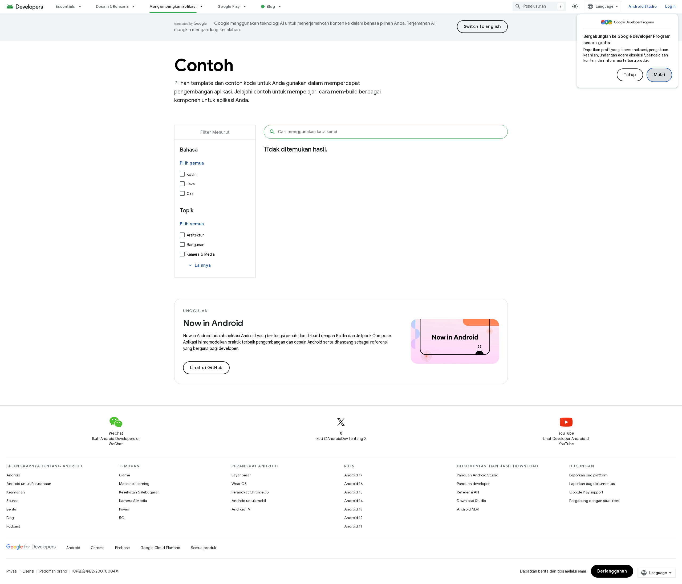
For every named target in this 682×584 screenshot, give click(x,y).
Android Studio (642, 6)
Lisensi (28, 571)
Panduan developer (473, 483)
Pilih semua (192, 163)
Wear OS (239, 483)
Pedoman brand (53, 571)
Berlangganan (612, 571)
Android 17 (353, 475)
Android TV (241, 509)
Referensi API (468, 492)
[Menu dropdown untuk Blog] (282, 6)
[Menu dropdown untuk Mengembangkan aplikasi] (204, 6)
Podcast (13, 526)
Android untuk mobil (249, 500)
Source (12, 500)
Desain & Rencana (112, 6)
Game (124, 475)
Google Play (228, 6)
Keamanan (15, 492)
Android (13, 475)
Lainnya (199, 265)
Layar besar (241, 475)
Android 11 (353, 526)
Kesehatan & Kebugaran (139, 492)
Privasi (124, 509)
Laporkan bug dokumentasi (592, 483)
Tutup (630, 74)
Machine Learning (134, 483)
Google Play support (586, 492)
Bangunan (195, 244)
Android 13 (353, 509)
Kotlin (192, 174)
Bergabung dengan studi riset (594, 500)
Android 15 (353, 492)
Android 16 (353, 483)
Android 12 (353, 517)
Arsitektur (195, 235)
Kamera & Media (201, 254)
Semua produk (203, 547)
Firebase (122, 547)
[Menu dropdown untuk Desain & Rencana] (136, 6)
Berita (11, 509)
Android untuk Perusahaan (28, 483)
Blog (271, 6)
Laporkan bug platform (588, 475)
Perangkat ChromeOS (250, 492)
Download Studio (471, 500)
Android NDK (468, 509)
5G (121, 517)
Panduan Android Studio (477, 475)
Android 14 (353, 500)
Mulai (659, 74)
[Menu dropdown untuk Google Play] (247, 6)
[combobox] (539, 6)
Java (191, 184)
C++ (190, 193)
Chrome (97, 547)
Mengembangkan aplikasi (173, 6)
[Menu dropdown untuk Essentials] (82, 6)
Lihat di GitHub (206, 367)
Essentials (65, 6)
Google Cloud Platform (160, 547)
